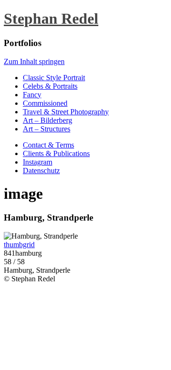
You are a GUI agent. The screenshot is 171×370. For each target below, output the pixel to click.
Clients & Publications (56, 153)
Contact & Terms (48, 145)
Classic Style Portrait (54, 78)
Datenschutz (41, 170)
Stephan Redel (51, 18)
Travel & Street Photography (66, 112)
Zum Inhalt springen (34, 61)
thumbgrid (19, 244)
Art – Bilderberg (47, 120)
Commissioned (45, 103)
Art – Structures (46, 129)
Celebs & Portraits (50, 86)
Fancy (32, 95)
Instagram (37, 162)
